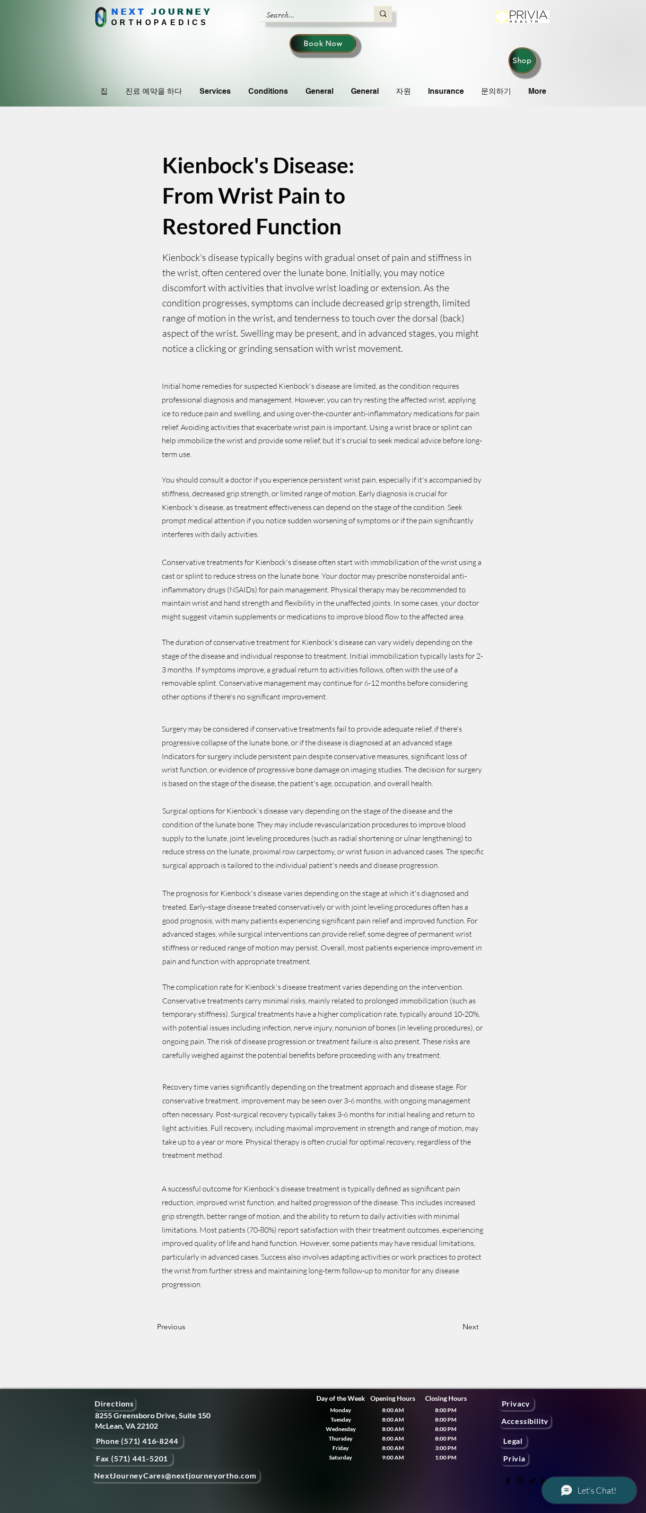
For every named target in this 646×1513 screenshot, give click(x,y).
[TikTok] (532, 1481)
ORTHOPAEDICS (160, 22)
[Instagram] (520, 1481)
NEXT (128, 12)
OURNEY (185, 12)
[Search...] (383, 13)
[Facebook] (508, 1481)
